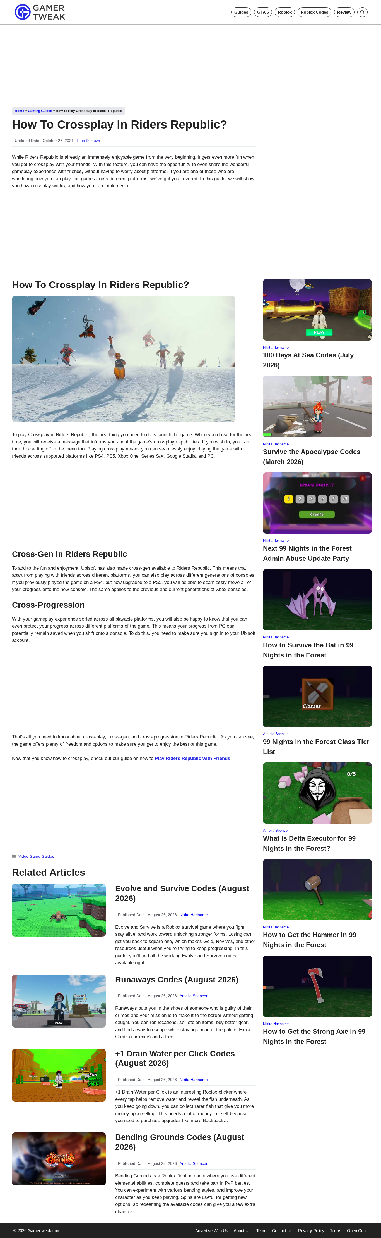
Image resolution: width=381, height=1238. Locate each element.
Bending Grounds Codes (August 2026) (179, 1142)
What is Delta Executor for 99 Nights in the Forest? (309, 843)
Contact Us (282, 1230)
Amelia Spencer (194, 996)
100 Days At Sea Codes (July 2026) (308, 360)
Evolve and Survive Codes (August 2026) (182, 893)
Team (261, 1230)
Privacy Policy (311, 1230)
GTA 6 (263, 12)
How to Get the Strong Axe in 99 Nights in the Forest (314, 1036)
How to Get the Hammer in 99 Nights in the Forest (309, 940)
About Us (242, 1230)
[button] (362, 12)
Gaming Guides (40, 111)
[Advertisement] (190, 64)
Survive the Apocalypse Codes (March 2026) (311, 456)
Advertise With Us (211, 1230)
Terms (335, 1230)
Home (19, 111)
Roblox (285, 12)
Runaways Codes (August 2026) (176, 979)
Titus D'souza (88, 140)
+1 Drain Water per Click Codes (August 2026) (175, 1058)
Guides (241, 12)
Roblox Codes (314, 12)
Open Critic (357, 1230)
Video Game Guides (36, 856)
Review (344, 12)
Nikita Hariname (194, 915)
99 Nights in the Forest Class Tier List (316, 746)
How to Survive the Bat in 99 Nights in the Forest (308, 650)
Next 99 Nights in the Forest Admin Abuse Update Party (307, 553)
